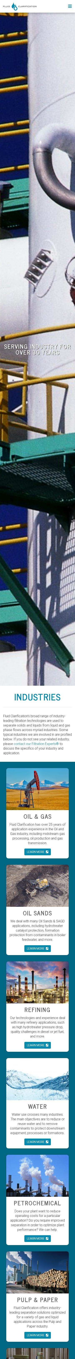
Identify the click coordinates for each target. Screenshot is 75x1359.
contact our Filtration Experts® (36, 744)
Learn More (36, 852)
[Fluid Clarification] (19, 6)
